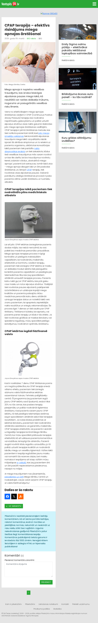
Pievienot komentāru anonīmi (19, 560)
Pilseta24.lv (30, 604)
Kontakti (65, 604)
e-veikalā (21, 462)
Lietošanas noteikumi (48, 604)
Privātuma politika (42, 609)
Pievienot (46, 582)
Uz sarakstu (14, 506)
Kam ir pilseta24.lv (13, 604)
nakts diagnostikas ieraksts (22, 150)
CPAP (29, 169)
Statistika (57, 609)
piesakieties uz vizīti (14, 476)
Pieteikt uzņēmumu (81, 604)
